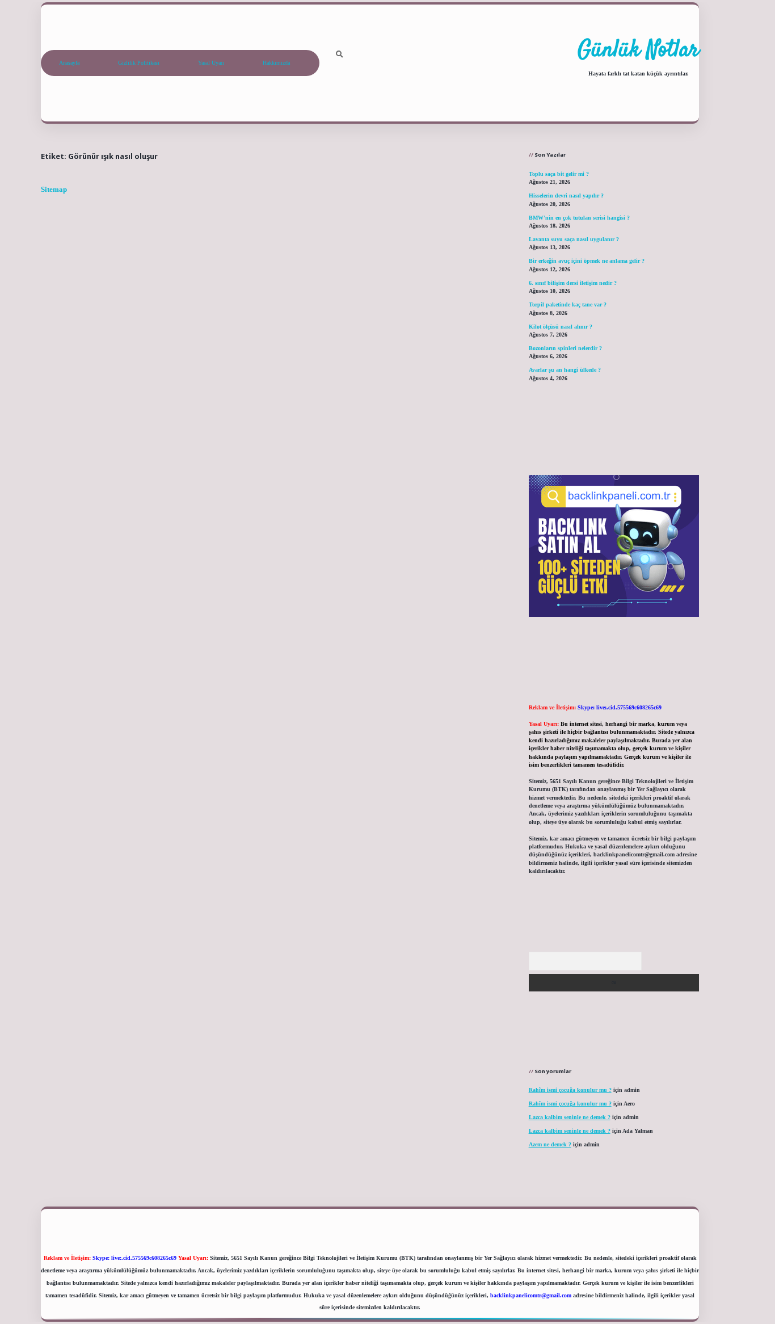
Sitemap (54, 190)
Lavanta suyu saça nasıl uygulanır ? (574, 239)
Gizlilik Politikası (138, 63)
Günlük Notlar (638, 50)
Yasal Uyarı (211, 63)
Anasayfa (69, 63)
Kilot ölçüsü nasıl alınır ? (560, 326)
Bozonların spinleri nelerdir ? (565, 348)
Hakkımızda (276, 63)
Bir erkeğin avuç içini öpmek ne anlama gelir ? (587, 261)
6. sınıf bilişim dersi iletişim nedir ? (573, 283)
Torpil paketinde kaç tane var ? (567, 304)
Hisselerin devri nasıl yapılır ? (566, 195)
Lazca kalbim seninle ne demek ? (569, 1117)
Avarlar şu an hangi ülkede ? (565, 370)
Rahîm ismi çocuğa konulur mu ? (570, 1090)
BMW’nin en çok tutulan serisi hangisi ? (579, 218)
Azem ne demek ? (550, 1144)
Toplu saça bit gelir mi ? (559, 174)
